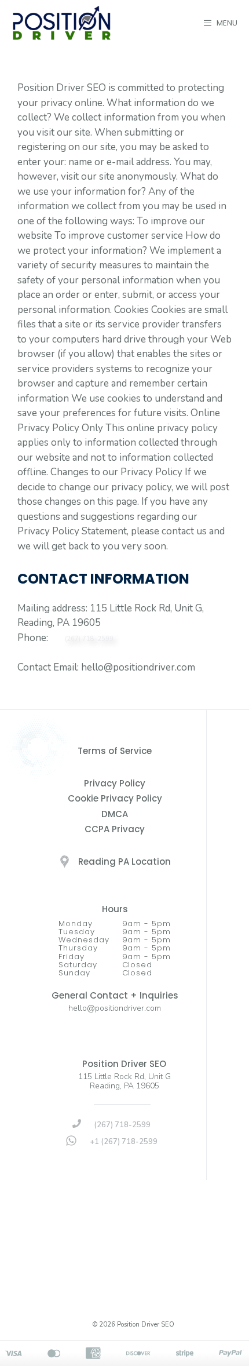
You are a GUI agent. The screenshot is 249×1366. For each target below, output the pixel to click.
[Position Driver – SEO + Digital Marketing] (62, 23)
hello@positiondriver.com (114, 1008)
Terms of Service (115, 751)
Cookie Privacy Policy (115, 798)
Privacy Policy (114, 783)
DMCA (114, 814)
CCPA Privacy (115, 829)
